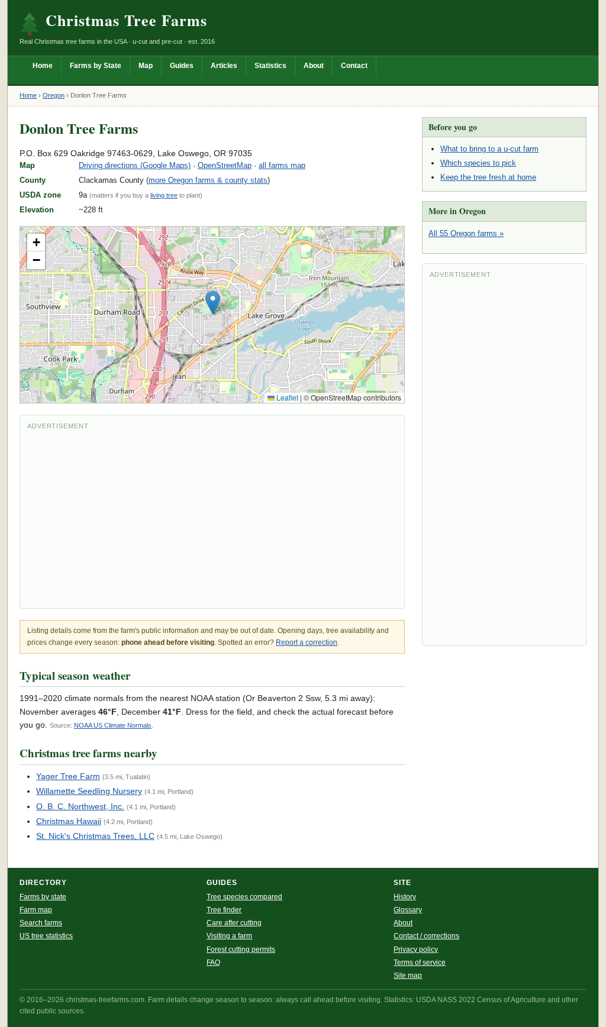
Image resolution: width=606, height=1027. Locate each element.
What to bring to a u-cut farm (489, 148)
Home (43, 66)
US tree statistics (46, 936)
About (314, 66)
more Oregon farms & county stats (208, 180)
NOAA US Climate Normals (113, 725)
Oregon (54, 95)
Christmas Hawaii (68, 821)
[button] (212, 302)
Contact (354, 66)
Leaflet (286, 397)
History (405, 897)
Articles (224, 66)
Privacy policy (416, 949)
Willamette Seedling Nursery (89, 791)
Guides (182, 66)
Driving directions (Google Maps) (135, 165)
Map (145, 66)
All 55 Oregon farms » (466, 233)
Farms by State (95, 66)
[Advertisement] (212, 518)
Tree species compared (244, 897)
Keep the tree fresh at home (488, 177)
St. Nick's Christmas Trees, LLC (95, 836)
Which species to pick (478, 163)
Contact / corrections (426, 936)
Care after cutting (234, 923)
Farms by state (43, 897)
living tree (164, 195)
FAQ (213, 962)
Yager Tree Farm (68, 776)
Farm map (36, 910)
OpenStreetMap (225, 165)
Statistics (270, 66)
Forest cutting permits (241, 949)
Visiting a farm (229, 936)
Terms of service (420, 962)
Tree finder (224, 910)
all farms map (282, 165)
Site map (408, 975)
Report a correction (306, 642)
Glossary (408, 910)
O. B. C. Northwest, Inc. (80, 806)
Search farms (41, 923)
